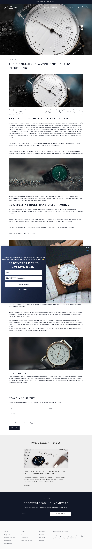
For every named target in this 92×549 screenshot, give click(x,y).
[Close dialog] (87, 249)
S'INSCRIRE (24, 284)
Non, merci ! (23, 289)
